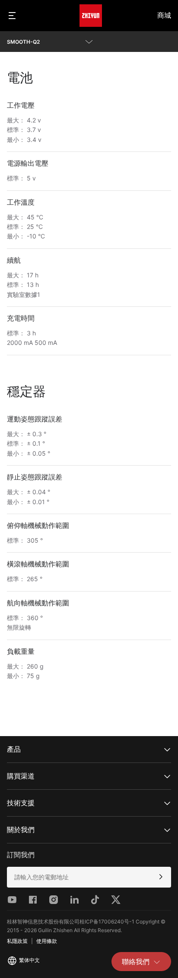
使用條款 (46, 941)
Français (27, 912)
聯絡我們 (135, 961)
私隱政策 (17, 941)
